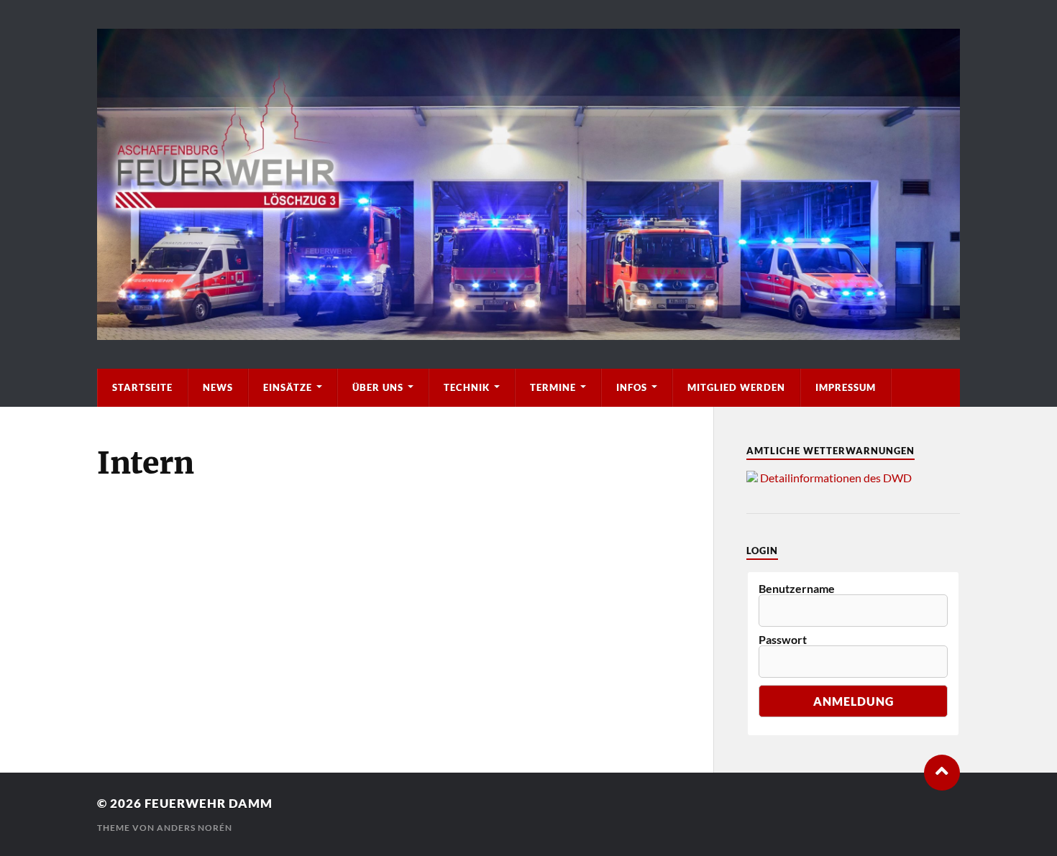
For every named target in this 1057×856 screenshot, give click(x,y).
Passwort (783, 639)
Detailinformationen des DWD (836, 477)
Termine (553, 387)
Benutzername (797, 588)
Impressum (845, 387)
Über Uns (377, 387)
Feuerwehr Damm (209, 803)
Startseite (142, 387)
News (218, 387)
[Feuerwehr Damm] (528, 184)
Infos (631, 387)
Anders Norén (194, 827)
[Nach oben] (942, 773)
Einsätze (287, 387)
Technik (467, 387)
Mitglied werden (736, 387)
